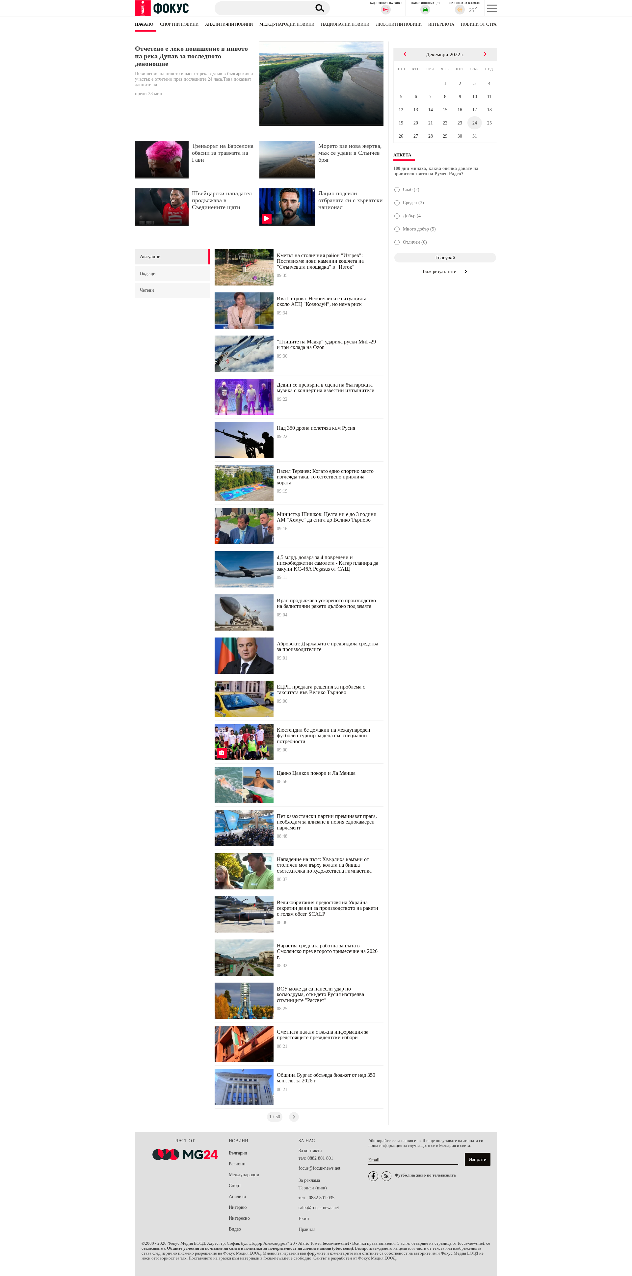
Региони (237, 1163)
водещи (148, 273)
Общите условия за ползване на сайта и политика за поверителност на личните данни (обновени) (260, 1248)
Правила (307, 1229)
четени (147, 290)
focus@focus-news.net (319, 1168)
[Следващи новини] (294, 1117)
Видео (235, 1229)
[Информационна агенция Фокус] (373, 1176)
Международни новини (286, 24)
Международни (244, 1174)
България (238, 1153)
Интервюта (441, 24)
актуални (150, 256)
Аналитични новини (229, 24)
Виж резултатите (440, 271)
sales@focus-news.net (319, 1207)
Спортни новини (179, 24)
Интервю (238, 1207)
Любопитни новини (399, 24)
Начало (144, 24)
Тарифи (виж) (313, 1187)
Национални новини (345, 24)
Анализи (237, 1196)
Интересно (239, 1218)
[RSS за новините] (386, 1176)
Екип (304, 1218)
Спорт (235, 1185)
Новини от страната (484, 24)
